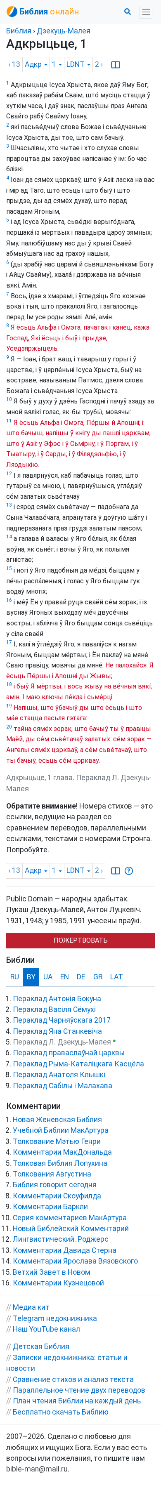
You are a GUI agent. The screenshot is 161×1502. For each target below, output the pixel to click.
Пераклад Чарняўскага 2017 (62, 1020)
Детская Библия (41, 1346)
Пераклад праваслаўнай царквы (69, 1053)
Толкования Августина (52, 1174)
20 (9, 727)
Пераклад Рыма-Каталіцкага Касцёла (78, 1064)
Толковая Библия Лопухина (60, 1163)
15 (9, 568)
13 (9, 505)
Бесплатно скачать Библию (61, 1412)
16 (9, 600)
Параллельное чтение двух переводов (79, 1390)
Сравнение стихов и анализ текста (73, 1379)
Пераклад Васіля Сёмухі (54, 1009)
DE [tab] (81, 977)
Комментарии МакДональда (62, 1152)
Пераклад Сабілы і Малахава (62, 1086)
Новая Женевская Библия (57, 1119)
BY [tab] (31, 977)
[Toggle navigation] (146, 12)
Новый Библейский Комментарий (71, 1228)
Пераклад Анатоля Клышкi (59, 1074)
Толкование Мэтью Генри (57, 1141)
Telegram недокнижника (55, 1318)
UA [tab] (47, 977)
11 (9, 421)
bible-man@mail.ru (37, 1469)
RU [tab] (14, 977)
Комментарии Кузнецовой (58, 1283)
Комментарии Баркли (50, 1207)
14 (9, 537)
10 (9, 399)
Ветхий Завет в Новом (51, 1272)
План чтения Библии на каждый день (77, 1401)
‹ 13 (14, 64)
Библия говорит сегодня (55, 1185)
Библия (18, 31)
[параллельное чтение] (115, 64)
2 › (99, 64)
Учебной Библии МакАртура (61, 1130)
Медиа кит (31, 1307)
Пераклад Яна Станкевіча (57, 1031)
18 (9, 684)
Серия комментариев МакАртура (70, 1218)
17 (9, 642)
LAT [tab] (116, 977)
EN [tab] (64, 977)
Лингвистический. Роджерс (61, 1239)
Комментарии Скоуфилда (57, 1196)
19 (9, 706)
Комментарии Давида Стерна (64, 1250)
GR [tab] (97, 977)
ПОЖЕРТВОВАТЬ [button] (81, 940)
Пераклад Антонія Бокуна (57, 999)
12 (9, 473)
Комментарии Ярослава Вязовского (75, 1261)
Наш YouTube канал (46, 1329)
